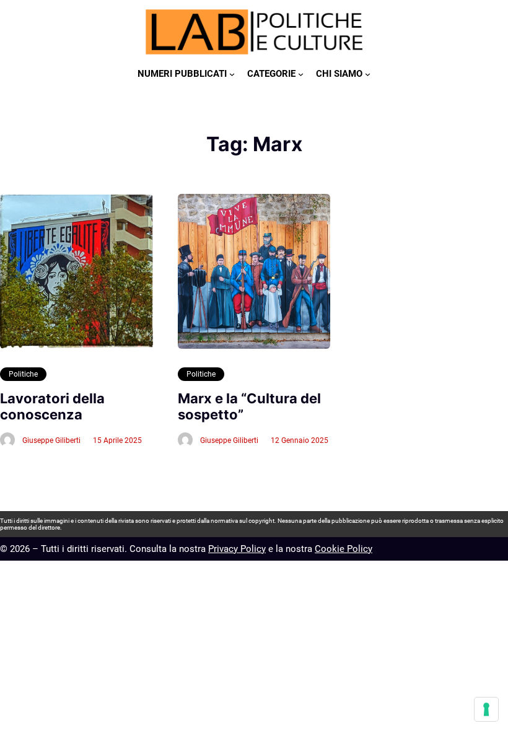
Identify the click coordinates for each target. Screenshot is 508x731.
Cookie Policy (343, 548)
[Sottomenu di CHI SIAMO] (367, 74)
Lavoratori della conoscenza (52, 406)
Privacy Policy (237, 548)
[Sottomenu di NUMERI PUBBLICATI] (232, 74)
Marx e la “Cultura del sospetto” (249, 406)
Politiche (23, 374)
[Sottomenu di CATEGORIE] (301, 74)
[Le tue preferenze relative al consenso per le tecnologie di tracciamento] (486, 709)
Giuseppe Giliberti (51, 440)
